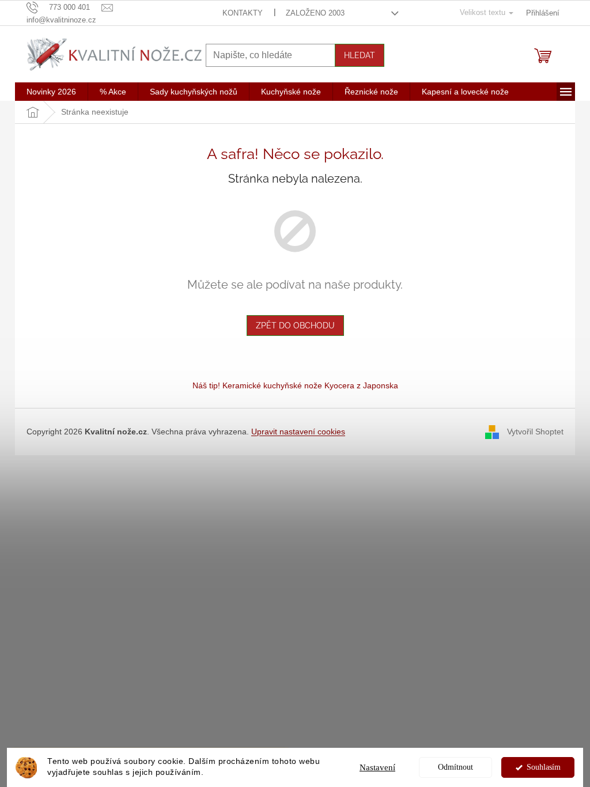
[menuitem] (51, 91)
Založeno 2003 (315, 13)
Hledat (359, 55)
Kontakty (242, 13)
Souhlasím (544, 767)
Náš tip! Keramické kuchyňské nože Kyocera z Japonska (295, 385)
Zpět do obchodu (295, 325)
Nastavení (377, 767)
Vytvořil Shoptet (535, 431)
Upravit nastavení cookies (298, 431)
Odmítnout (455, 767)
